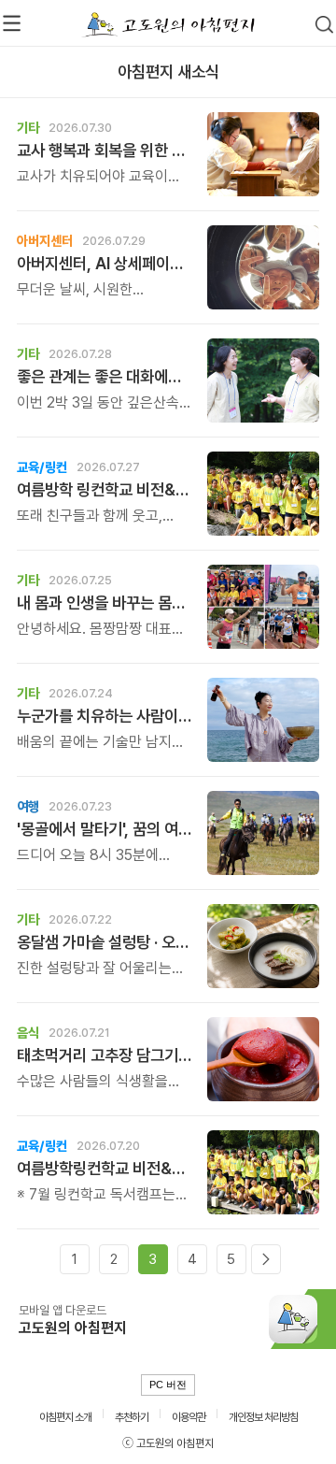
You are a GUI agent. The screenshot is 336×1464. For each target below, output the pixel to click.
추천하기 (131, 1417)
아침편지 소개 (65, 1417)
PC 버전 (168, 1384)
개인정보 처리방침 (263, 1417)
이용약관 (188, 1417)
